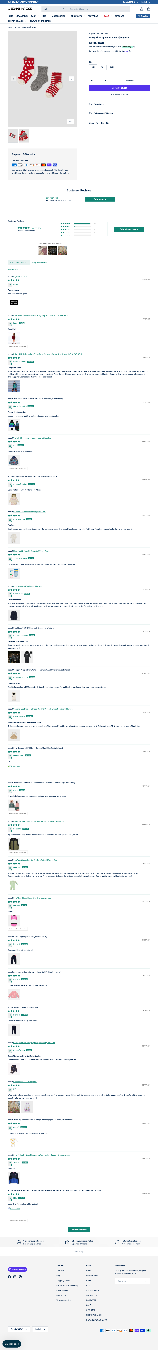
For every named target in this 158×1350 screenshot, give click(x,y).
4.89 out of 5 (35, 228)
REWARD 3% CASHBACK (40, 21)
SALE (106, 16)
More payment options (119, 94)
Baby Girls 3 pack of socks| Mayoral (25, 27)
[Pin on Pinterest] (107, 123)
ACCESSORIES (58, 16)
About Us (60, 1270)
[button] (148, 9)
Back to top (79, 1252)
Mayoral (92, 33)
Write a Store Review (129, 229)
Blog (58, 1275)
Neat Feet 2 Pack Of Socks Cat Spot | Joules (31, 551)
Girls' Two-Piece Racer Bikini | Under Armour (32, 898)
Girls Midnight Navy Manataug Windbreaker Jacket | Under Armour (41, 1155)
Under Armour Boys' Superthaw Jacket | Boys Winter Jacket (38, 821)
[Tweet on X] (97, 123)
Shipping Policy (63, 1280)
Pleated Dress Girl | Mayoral (25, 1081)
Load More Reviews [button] (79, 1229)
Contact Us (61, 1295)
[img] (29, 227)
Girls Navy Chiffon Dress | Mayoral (27, 586)
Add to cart (130, 80)
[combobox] (85, 9)
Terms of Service (63, 1300)
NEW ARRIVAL (22, 16)
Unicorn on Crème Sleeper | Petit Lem (29, 511)
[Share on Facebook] (102, 123)
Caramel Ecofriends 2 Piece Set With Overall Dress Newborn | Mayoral (43, 709)
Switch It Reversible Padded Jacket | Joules (32, 438)
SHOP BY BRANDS (16, 21)
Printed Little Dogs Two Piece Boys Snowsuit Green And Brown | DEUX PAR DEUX (47, 354)
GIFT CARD (119, 16)
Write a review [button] (100, 199)
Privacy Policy (62, 1290)
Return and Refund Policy (67, 1285)
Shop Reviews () (39, 262)
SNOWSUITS (76, 16)
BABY (33, 16)
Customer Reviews (16, 221)
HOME (10, 16)
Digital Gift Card (20, 276)
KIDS (44, 16)
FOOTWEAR (93, 16)
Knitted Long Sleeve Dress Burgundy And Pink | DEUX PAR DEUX (40, 315)
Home (10, 27)
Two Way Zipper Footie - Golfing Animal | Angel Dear (35, 860)
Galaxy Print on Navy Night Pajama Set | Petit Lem (34, 1042)
